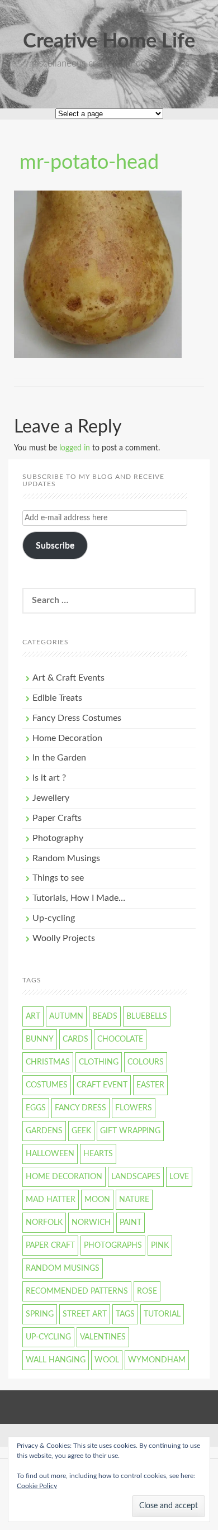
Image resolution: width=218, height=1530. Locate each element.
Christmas (48, 1062)
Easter (150, 1085)
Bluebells (146, 1016)
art (33, 1016)
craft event (102, 1085)
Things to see (58, 877)
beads (104, 1016)
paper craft (50, 1245)
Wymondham (157, 1360)
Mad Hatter (50, 1200)
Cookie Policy (37, 1486)
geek (81, 1131)
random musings (62, 1268)
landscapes (135, 1177)
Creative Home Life (109, 41)
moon (97, 1200)
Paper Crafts (57, 818)
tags (125, 1314)
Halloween (50, 1154)
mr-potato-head (89, 163)
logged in (74, 448)
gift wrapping (130, 1131)
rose (147, 1291)
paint (130, 1223)
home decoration (64, 1177)
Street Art (85, 1314)
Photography (57, 838)
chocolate (120, 1039)
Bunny (40, 1039)
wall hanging (56, 1360)
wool (106, 1360)
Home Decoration (67, 738)
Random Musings (66, 858)
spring (40, 1314)
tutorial (162, 1314)
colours (145, 1062)
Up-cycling (53, 918)
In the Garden (59, 757)
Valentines (103, 1337)
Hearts (98, 1154)
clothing (99, 1062)
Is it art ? (49, 777)
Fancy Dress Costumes (76, 718)
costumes (47, 1085)
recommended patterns (77, 1291)
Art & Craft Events (68, 677)
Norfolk (44, 1223)
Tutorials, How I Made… (78, 898)
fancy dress (80, 1108)
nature (134, 1200)
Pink (160, 1245)
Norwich (91, 1223)
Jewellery (50, 797)
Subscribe (55, 545)
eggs (36, 1108)
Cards (75, 1039)
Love (179, 1177)
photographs (113, 1245)
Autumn (66, 1016)
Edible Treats (57, 697)
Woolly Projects (63, 938)
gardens (44, 1131)
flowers (133, 1108)
